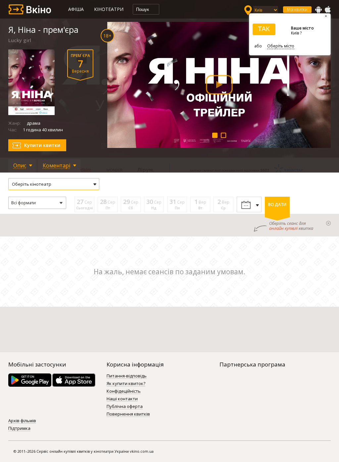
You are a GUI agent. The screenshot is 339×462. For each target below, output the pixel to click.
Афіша (76, 9)
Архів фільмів (22, 421)
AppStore (327, 9)
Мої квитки (297, 9)
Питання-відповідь (127, 376)
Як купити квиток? (126, 383)
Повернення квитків (128, 414)
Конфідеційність (124, 391)
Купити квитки (42, 145)
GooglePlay (318, 9)
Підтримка (19, 428)
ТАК (264, 29)
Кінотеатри (108, 9)
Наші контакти (122, 399)
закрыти (328, 223)
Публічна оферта (125, 406)
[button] (37, 203)
